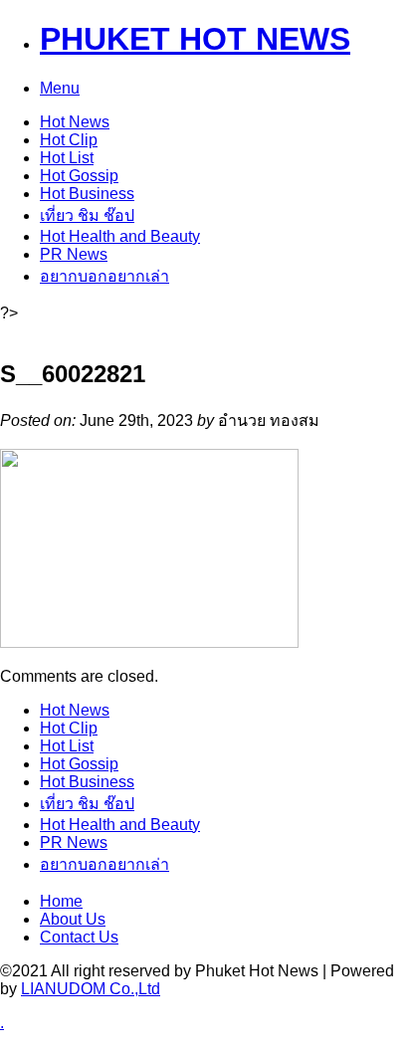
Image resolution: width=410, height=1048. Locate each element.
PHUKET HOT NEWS (195, 39)
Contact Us (79, 937)
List (67, 157)
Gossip (79, 175)
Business (87, 193)
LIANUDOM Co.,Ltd (90, 988)
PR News (73, 254)
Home (61, 901)
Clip (69, 139)
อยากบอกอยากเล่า (104, 276)
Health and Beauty (120, 236)
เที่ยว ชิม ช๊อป (87, 215)
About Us (72, 919)
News (74, 121)
